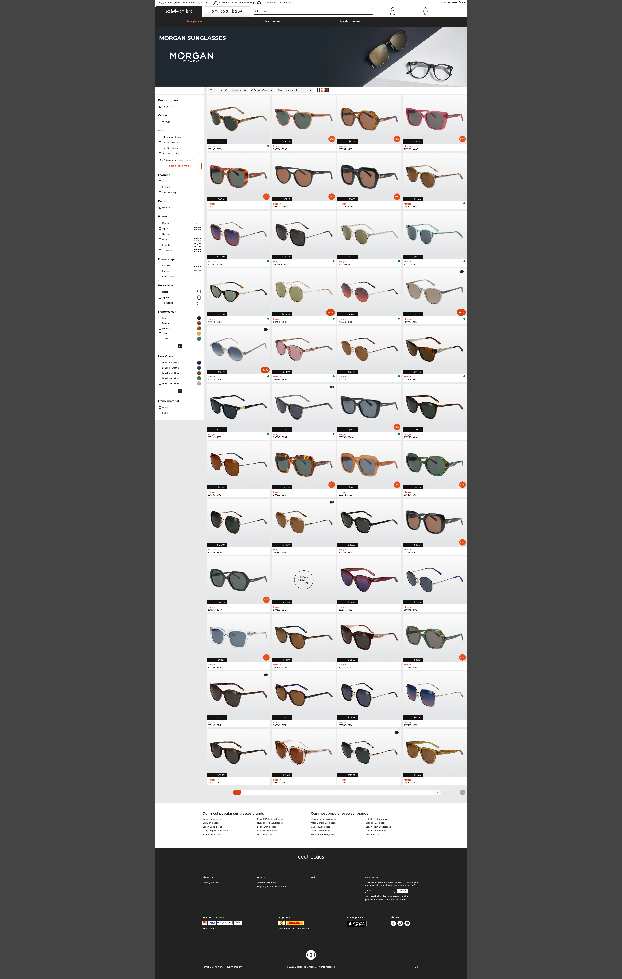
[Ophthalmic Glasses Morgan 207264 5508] (304, 117)
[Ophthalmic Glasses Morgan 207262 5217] (304, 463)
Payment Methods (266, 882)
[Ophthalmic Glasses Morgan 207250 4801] (434, 406)
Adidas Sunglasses (212, 834)
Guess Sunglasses (212, 819)
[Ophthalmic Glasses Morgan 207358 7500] (304, 290)
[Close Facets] (180, 90)
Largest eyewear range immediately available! (187, 2)
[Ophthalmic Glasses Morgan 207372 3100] (434, 578)
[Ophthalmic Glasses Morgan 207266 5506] (238, 636)
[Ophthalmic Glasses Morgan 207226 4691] (238, 348)
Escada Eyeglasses (375, 830)
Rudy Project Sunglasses (215, 830)
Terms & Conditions (213, 966)
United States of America (455, 2)
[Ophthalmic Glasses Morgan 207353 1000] (369, 290)
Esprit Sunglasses (266, 826)
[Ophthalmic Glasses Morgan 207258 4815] (434, 175)
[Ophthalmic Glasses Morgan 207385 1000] (434, 693)
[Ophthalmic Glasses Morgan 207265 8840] (238, 578)
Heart (165, 292)
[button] (179, 11)
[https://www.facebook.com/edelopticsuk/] (393, 924)
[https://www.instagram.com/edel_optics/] (400, 924)
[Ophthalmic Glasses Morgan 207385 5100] (238, 463)
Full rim (166, 265)
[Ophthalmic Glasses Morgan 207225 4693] (434, 290)
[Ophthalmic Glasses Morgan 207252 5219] (304, 578)
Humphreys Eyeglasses (323, 819)
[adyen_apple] (230, 923)
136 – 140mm (172, 148)
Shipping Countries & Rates (271, 886)
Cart (425, 14)
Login (392, 14)
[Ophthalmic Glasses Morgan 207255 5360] (369, 578)
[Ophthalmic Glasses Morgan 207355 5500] (369, 233)
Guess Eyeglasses (320, 826)
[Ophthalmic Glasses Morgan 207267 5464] (434, 463)
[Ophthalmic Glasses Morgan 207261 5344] (238, 175)
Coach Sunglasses (212, 826)
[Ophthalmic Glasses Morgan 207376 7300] (369, 348)
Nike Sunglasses (266, 834)
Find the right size (180, 166)
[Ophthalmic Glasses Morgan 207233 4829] (304, 348)
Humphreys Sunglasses (270, 823)
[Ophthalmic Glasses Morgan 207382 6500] (369, 751)
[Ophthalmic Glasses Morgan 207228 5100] (238, 290)
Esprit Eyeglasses (320, 830)
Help (314, 877)
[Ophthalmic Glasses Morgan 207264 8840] (304, 175)
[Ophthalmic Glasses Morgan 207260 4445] (434, 117)
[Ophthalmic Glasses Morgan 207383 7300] (238, 521)
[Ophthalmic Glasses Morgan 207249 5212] (304, 693)
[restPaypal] (222, 923)
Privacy (229, 966)
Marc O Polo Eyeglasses (324, 823)
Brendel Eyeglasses (376, 823)
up (417, 966)
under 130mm (172, 137)
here (403, 899)
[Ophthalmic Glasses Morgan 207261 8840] (434, 521)
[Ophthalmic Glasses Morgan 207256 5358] (434, 751)
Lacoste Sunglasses (267, 830)
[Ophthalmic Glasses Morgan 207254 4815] (304, 751)
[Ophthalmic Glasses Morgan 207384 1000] (304, 233)
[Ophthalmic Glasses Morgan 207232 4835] (238, 406)
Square (165, 228)
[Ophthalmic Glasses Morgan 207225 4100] (434, 233)
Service (261, 877)
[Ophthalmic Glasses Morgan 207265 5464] (434, 636)
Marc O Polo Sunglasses (270, 819)
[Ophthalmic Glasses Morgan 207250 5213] (238, 693)
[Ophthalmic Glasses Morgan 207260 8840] (369, 406)
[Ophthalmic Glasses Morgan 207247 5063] (304, 406)
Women (166, 122)
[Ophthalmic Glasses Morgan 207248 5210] (304, 636)
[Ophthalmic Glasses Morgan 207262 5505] (369, 463)
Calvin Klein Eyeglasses (378, 826)
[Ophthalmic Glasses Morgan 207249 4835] (369, 521)
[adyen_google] (238, 923)
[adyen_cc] (204, 923)
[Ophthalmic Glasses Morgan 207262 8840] (369, 175)
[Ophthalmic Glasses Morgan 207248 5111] (238, 751)
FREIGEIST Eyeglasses (377, 819)
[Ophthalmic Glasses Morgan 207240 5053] (238, 117)
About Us (207, 877)
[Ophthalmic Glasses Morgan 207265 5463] (369, 117)
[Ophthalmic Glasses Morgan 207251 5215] (369, 636)
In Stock (166, 187)
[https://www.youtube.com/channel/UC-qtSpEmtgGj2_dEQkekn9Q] (407, 924)
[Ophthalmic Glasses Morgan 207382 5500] (304, 521)
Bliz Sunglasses (210, 823)
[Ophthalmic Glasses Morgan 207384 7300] (238, 233)
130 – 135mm (171, 142)
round (165, 223)
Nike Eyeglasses (374, 834)
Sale (164, 181)
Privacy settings (210, 882)
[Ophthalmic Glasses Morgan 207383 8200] (369, 693)
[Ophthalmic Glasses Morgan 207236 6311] (434, 348)
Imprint (238, 966)
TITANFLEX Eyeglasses (323, 834)
